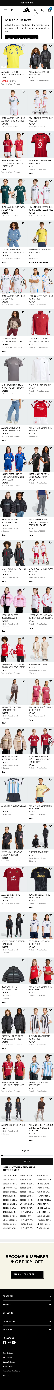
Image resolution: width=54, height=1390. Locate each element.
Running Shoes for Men (43, 1176)
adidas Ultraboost (43, 1184)
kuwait (9, 1358)
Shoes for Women (43, 1204)
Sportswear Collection (10, 1188)
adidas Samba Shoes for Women (10, 1224)
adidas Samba (10, 1176)
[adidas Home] (27, 9)
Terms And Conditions (11, 1371)
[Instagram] (9, 1342)
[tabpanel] (27, 602)
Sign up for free (24, 1274)
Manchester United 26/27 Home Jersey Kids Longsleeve (40, 759)
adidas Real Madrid (27, 1192)
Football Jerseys (27, 1208)
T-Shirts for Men (43, 1196)
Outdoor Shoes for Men (10, 1228)
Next (27, 1161)
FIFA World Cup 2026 (27, 1212)
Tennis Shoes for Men (10, 1204)
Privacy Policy (8, 1366)
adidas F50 (25, 1216)
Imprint (6, 1375)
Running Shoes (43, 1192)
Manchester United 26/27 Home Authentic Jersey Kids (12, 163)
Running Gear (43, 1216)
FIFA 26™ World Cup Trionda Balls (27, 1220)
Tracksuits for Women (10, 1212)
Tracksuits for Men (10, 1196)
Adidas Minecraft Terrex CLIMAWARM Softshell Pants (38, 522)
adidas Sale (25, 1180)
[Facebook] (4, 1342)
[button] (23, 45)
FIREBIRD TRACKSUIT (39, 665)
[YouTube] (14, 1342)
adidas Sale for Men (27, 1188)
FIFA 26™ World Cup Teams (27, 1228)
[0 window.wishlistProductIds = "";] (12, 10)
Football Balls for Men (27, 1184)
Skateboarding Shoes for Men (10, 1220)
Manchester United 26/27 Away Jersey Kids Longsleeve (12, 477)
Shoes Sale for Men (27, 1204)
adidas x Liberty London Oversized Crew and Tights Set (41, 1128)
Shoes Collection (43, 1188)
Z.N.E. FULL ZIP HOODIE (40, 385)
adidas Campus (10, 1208)
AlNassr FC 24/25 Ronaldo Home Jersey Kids (12, 75)
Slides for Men (43, 1212)
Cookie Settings (9, 1362)
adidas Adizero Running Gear (43, 1200)
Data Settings (8, 1353)
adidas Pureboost (43, 1224)
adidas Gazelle (10, 1200)
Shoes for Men (43, 1180)
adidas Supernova (43, 1208)
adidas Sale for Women (27, 1196)
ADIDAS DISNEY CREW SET (13, 1125)
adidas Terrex (10, 1180)
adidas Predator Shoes (27, 1200)
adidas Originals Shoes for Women (10, 1216)
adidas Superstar (10, 1192)
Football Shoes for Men (27, 1176)
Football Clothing (27, 1224)
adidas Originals (10, 1184)
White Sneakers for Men (43, 1228)
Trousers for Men (43, 1220)
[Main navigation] (5, 10)
